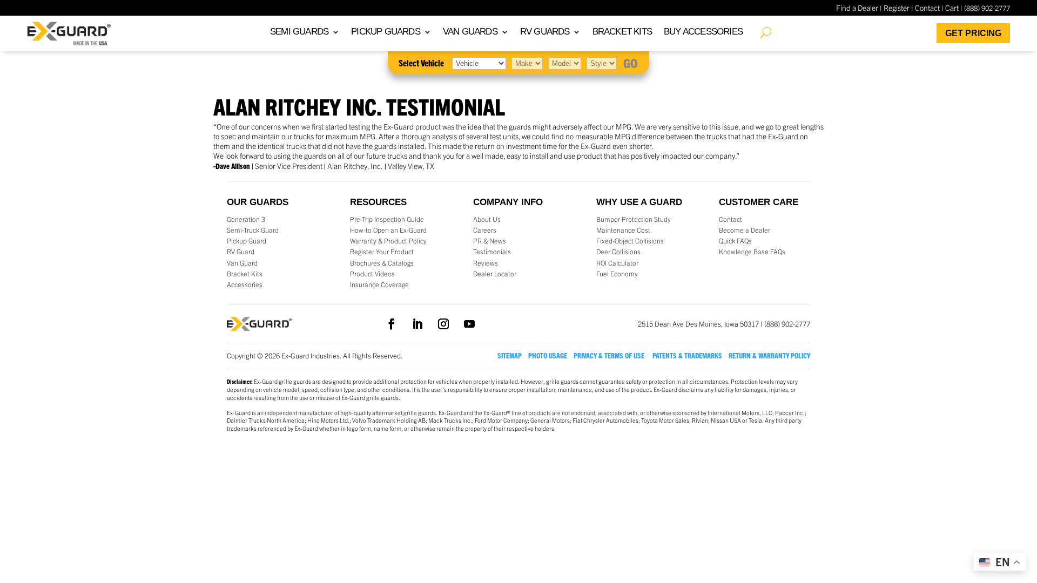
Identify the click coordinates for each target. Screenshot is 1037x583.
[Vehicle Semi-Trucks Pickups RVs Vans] (479, 62)
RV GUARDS (545, 32)
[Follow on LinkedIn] (417, 324)
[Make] (527, 62)
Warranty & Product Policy (388, 240)
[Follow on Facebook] (391, 324)
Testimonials (492, 251)
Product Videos (372, 273)
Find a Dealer (857, 7)
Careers (484, 230)
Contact (927, 7)
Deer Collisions (618, 251)
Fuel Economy (617, 273)
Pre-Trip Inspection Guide (387, 219)
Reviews (485, 263)
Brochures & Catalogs (382, 263)
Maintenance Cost (623, 230)
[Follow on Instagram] (443, 324)
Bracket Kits (244, 273)
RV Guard (240, 251)
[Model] (564, 62)
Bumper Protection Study (633, 219)
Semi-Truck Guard (253, 230)
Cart (952, 7)
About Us (487, 219)
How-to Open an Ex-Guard (388, 230)
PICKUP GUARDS (385, 32)
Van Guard (242, 263)
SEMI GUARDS (299, 32)
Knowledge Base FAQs (752, 251)
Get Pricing (973, 33)
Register (897, 7)
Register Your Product (382, 251)
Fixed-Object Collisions (630, 240)
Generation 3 (246, 219)
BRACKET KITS (622, 32)
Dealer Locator (494, 273)
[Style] (602, 62)
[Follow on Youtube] (469, 324)
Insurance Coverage (379, 284)
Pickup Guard (246, 240)
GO (630, 63)
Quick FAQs (735, 240)
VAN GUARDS (470, 32)
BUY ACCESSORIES (703, 32)
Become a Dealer (744, 230)
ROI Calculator (617, 263)
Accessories (244, 284)
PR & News (489, 240)
